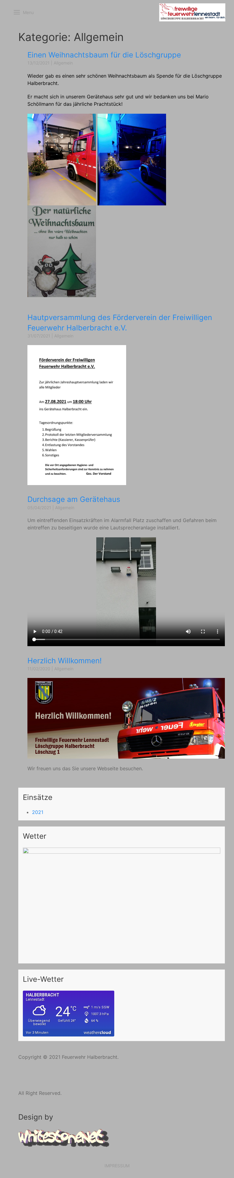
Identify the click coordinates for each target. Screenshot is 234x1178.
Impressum (117, 1165)
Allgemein (63, 62)
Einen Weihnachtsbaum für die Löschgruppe (104, 54)
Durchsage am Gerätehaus (73, 499)
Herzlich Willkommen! (64, 660)
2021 (37, 812)
